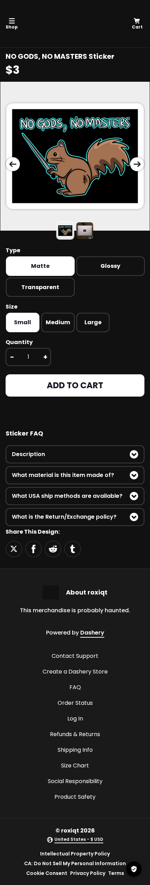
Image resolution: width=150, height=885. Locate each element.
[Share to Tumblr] (72, 548)
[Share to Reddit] (53, 548)
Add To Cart (75, 385)
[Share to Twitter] (14, 548)
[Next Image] (137, 164)
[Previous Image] (12, 164)
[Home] (74, 24)
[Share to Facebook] (33, 548)
